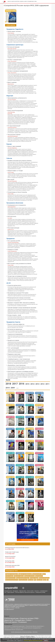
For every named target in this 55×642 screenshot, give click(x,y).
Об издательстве (8, 590)
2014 (32, 384)
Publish (28, 620)
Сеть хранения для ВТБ (14, 241)
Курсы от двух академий (14, 146)
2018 (9, 383)
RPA (35, 579)
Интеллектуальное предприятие (31, 628)
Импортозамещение (44, 577)
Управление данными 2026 (12, 565)
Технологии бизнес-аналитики (34, 626)
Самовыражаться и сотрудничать (17, 205)
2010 (8, 388)
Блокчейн (30, 579)
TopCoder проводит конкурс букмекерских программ (22, 307)
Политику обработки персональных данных (33, 640)
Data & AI (6, 628)
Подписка (22, 1)
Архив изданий (10, 592)
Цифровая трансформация (25, 574)
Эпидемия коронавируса (12, 574)
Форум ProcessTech (10, 556)
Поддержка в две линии (14, 354)
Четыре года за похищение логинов (17, 276)
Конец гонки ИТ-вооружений (15, 110)
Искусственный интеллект (22, 577)
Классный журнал (10, 622)
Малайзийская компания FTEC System (18, 293)
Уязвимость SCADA (13, 249)
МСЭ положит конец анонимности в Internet (19, 263)
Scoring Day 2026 (9, 561)
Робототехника (9, 576)
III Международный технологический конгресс (17, 547)
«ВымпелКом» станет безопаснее (16, 365)
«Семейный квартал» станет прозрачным (19, 359)
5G (47, 579)
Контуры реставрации (13, 47)
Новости (9, 1)
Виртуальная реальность (12, 579)
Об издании (15, 590)
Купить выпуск (11, 25)
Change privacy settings (40, 592)
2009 (13, 388)
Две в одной (11, 179)
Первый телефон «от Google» (15, 170)
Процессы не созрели (13, 340)
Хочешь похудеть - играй (14, 315)
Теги (5, 592)
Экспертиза (17, 1)
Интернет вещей (34, 577)
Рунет (44, 574)
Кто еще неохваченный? (14, 126)
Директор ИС (9, 620)
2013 (37, 384)
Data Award (39, 579)
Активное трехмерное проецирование (18, 71)
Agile (44, 579)
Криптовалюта (38, 576)
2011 (47, 384)
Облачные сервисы (18, 576)
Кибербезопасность (10, 577)
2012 (42, 384)
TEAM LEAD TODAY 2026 (12, 552)
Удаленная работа (37, 574)
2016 (22, 383)
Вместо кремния (12, 82)
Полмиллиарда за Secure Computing (17, 192)
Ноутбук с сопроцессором (14, 59)
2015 (27, 384)
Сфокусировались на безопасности (17, 98)
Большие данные (23, 579)
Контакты (37, 590)
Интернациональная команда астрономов (19, 298)
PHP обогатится (12, 216)
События (13, 1)
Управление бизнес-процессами (13, 629)
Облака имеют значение (14, 31)
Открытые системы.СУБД (29, 618)
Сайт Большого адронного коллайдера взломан (21, 371)
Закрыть (46, 640)
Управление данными (18, 626)
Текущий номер (31, 1)
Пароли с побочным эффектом (16, 324)
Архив (35, 1)
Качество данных (16, 628)
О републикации (43, 590)
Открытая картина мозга (14, 285)
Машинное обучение (29, 576)
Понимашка (22, 622)
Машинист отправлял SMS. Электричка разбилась (21, 302)
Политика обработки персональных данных (24, 592)
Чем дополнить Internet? (14, 134)
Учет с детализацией (13, 348)
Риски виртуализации (13, 228)
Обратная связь (22, 590)
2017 (15, 383)
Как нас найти (30, 590)
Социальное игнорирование (15, 334)
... (17, 387)
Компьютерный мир (11, 618)
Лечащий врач (20, 620)
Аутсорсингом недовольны (15, 329)
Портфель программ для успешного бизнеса (19, 160)
